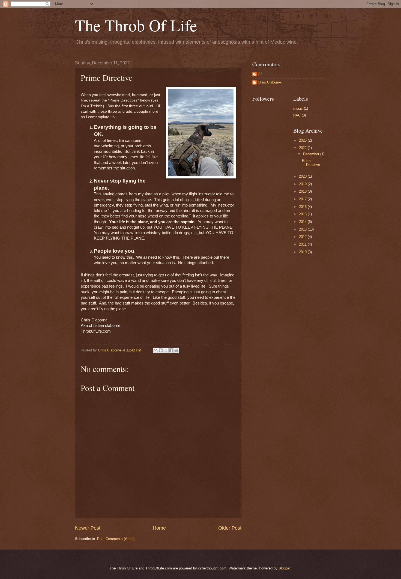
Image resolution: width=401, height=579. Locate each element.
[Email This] (155, 350)
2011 (303, 244)
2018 (303, 191)
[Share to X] (166, 350)
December (311, 154)
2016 (303, 207)
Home (159, 528)
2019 (303, 184)
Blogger (284, 568)
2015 (303, 214)
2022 (303, 148)
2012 (303, 237)
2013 (303, 229)
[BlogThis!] (160, 350)
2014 (303, 222)
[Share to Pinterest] (176, 350)
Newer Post (87, 528)
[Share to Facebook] (171, 350)
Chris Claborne (269, 82)
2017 (303, 199)
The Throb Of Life (136, 25)
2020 (303, 176)
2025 (303, 140)
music (298, 108)
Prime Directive (311, 163)
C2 (260, 74)
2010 (303, 252)
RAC (297, 115)
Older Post (229, 528)
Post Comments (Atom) (115, 539)
